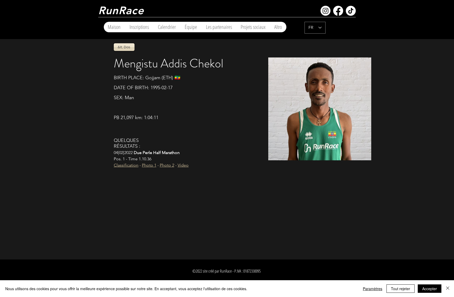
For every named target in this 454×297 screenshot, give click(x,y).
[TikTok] (351, 11)
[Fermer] (448, 288)
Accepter (429, 288)
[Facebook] (338, 11)
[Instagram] (326, 11)
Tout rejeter (400, 288)
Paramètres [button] (372, 288)
